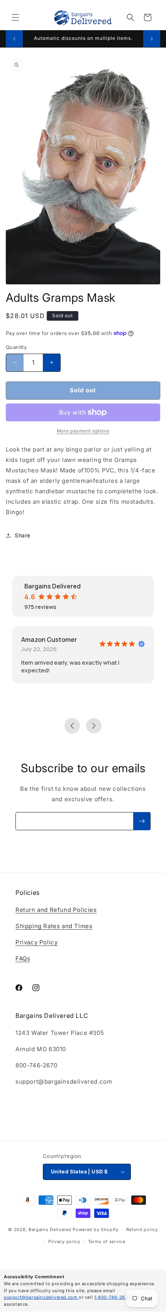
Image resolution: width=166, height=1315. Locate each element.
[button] (15, 17)
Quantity (16, 347)
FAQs (22, 958)
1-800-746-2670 (113, 1297)
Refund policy (142, 1229)
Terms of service (106, 1241)
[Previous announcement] (14, 38)
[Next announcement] (151, 38)
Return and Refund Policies (56, 909)
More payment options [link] (83, 431)
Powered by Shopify (96, 1229)
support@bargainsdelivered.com (41, 1297)
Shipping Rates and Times (53, 926)
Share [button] (22, 535)
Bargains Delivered (50, 1229)
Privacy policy (64, 1241)
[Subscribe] (141, 821)
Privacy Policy (36, 942)
